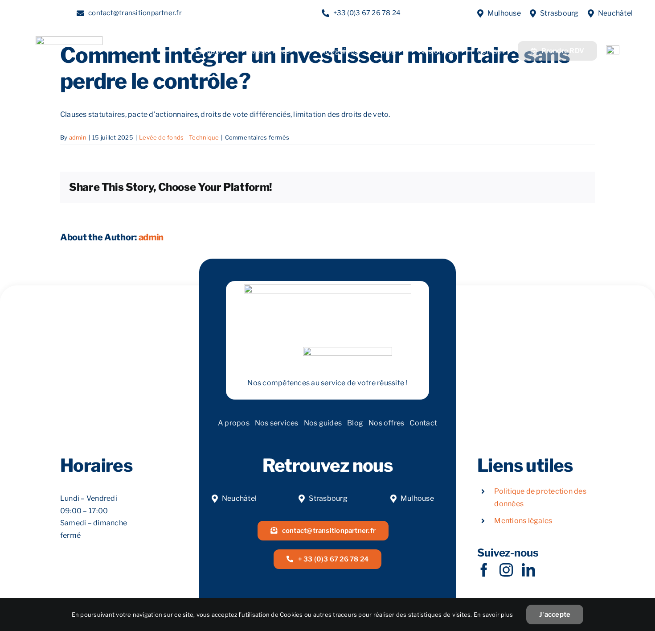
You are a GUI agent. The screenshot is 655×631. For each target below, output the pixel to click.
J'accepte (554, 614)
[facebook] (484, 570)
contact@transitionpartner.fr (135, 13)
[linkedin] (528, 570)
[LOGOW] (69, 39)
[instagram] (506, 570)
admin (77, 137)
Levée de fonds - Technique (179, 137)
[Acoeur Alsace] (612, 49)
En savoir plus (493, 614)
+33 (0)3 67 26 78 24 (367, 13)
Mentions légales (523, 520)
